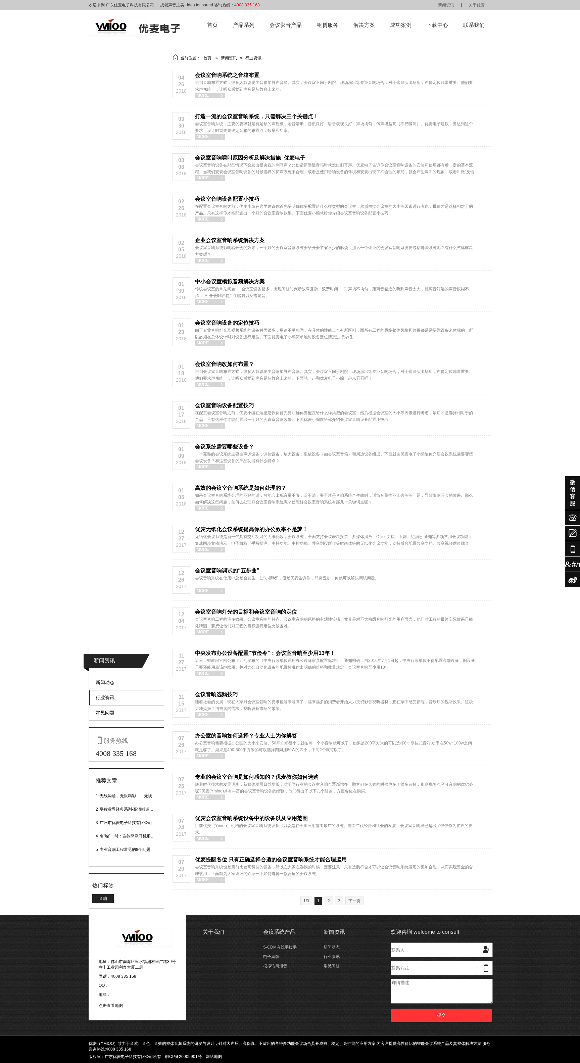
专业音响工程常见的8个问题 (125, 849)
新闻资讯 (446, 5)
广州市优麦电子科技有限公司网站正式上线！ (140, 822)
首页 (212, 25)
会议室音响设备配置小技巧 (227, 199)
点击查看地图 (111, 1005)
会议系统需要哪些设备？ (224, 446)
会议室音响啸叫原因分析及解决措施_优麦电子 (250, 157)
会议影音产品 (286, 25)
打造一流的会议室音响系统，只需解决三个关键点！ (257, 116)
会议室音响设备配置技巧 (224, 405)
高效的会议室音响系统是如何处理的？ (240, 488)
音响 (103, 898)
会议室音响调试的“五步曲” (227, 570)
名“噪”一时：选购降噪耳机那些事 (129, 836)
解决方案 (364, 25)
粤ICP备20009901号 (183, 1056)
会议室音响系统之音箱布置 (227, 75)
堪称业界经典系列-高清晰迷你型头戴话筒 (137, 809)
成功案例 (401, 25)
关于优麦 (477, 5)
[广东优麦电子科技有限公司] (134, 35)
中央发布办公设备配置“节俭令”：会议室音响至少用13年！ (265, 653)
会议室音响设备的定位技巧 (227, 323)
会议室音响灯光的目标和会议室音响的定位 (246, 612)
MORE (210, 95)
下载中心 (437, 25)
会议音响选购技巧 (216, 694)
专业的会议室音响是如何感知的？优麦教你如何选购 (257, 777)
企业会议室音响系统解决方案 (230, 240)
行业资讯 (105, 697)
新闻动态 (105, 682)
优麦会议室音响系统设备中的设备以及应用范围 (251, 818)
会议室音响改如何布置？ (224, 364)
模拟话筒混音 (275, 966)
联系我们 (474, 25)
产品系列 (243, 25)
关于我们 (213, 932)
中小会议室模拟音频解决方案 (230, 281)
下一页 (354, 901)
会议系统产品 (279, 932)
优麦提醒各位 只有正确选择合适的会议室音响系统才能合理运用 (271, 859)
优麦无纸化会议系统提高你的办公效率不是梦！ (251, 529)
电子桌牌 (271, 956)
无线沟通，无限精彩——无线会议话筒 (134, 795)
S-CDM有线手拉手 (280, 947)
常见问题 (105, 712)
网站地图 (214, 1056)
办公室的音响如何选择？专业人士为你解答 (246, 735)
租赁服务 (327, 25)
